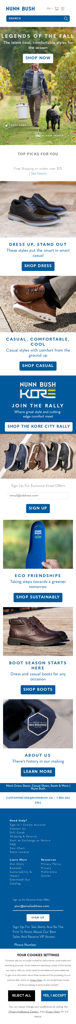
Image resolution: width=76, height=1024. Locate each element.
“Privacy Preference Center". (23, 1012)
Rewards (15, 868)
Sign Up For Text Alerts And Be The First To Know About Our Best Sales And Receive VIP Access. (38, 932)
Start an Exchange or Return (30, 840)
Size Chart (17, 848)
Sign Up (38, 508)
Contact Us (18, 829)
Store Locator (20, 852)
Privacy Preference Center (49, 872)
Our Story (17, 864)
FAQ (13, 844)
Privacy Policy (51, 864)
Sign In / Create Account (28, 825)
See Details (39, 173)
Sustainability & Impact (21, 874)
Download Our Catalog (20, 881)
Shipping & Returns (23, 836)
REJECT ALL (21, 995)
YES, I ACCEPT (54, 995)
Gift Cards (17, 832)
